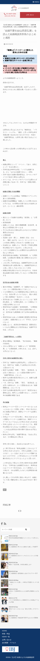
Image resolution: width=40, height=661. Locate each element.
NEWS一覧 (6, 637)
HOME (4, 631)
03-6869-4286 (11, 14)
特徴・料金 (6, 634)
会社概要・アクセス (9, 643)
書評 (4, 489)
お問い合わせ (6, 640)
